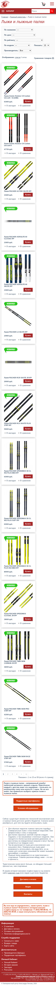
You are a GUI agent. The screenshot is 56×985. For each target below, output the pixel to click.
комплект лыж (14, 873)
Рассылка (8, 970)
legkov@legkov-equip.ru (45, 976)
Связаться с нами (11, 941)
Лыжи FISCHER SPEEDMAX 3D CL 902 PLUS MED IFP (17, 472)
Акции (28, 887)
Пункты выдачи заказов (25, 976)
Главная (4, 17)
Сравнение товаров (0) (44, 58)
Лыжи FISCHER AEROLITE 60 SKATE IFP (15, 285)
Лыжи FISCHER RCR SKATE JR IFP (18, 378)
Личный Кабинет (11, 962)
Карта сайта (9, 946)
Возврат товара (10, 943)
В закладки (11, 106)
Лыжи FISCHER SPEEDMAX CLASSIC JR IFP (15, 615)
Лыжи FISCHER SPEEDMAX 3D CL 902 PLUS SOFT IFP (17, 519)
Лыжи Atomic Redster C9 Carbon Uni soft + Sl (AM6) (17, 97)
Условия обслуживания (28, 808)
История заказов (11, 965)
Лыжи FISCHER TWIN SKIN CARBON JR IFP (14, 662)
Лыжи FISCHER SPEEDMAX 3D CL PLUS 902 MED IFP (17, 567)
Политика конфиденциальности (17, 934)
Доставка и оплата (28, 879)
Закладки (8, 967)
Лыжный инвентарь (18, 17)
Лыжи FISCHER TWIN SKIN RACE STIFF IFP (17, 757)
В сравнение (25, 106)
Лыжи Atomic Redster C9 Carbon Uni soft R (17, 145)
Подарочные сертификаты (28, 801)
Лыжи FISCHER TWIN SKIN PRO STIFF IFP (16, 710)
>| (26, 774)
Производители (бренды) (14, 953)
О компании (9, 926)
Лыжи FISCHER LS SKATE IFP (15, 332)
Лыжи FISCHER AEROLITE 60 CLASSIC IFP (15, 238)
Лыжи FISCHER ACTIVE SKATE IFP (17, 191)
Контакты (28, 894)
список (17, 57)
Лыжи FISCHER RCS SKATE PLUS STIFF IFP (17, 424)
